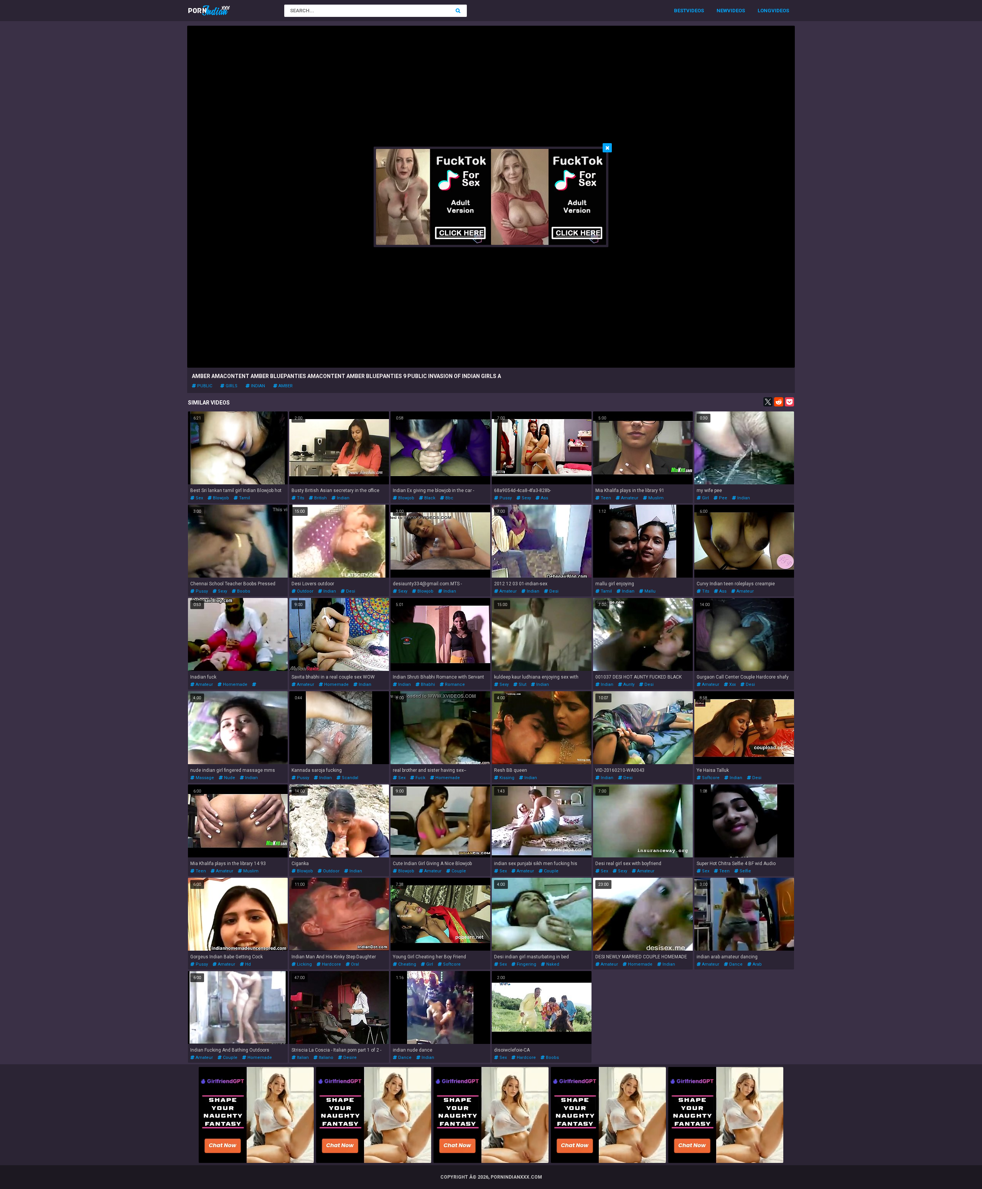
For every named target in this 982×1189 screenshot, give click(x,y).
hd (247, 964)
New (722, 10)
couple (458, 871)
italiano (325, 1057)
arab (756, 964)
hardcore (331, 964)
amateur (629, 497)
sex (198, 497)
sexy (526, 497)
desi (350, 591)
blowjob (220, 497)
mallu (649, 591)
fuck (419, 777)
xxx (732, 684)
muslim (655, 497)
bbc (448, 497)
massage (204, 777)
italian (302, 1057)
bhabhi (427, 684)
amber (285, 385)
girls (230, 385)
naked (552, 964)
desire (349, 1057)
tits (300, 497)
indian (257, 385)
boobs (243, 591)
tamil (244, 497)
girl (705, 497)
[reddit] (778, 401)
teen (605, 497)
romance (454, 684)
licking (304, 964)
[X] (768, 401)
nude (229, 777)
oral (354, 964)
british (320, 497)
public (204, 385)
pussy (505, 497)
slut (521, 684)
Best (680, 10)
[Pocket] (789, 401)
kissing (506, 777)
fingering (526, 964)
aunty (628, 684)
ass (544, 497)
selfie (744, 871)
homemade (234, 684)
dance (735, 964)
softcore (710, 777)
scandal (349, 777)
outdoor (304, 591)
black (429, 497)
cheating (406, 964)
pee (722, 497)
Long (764, 10)
